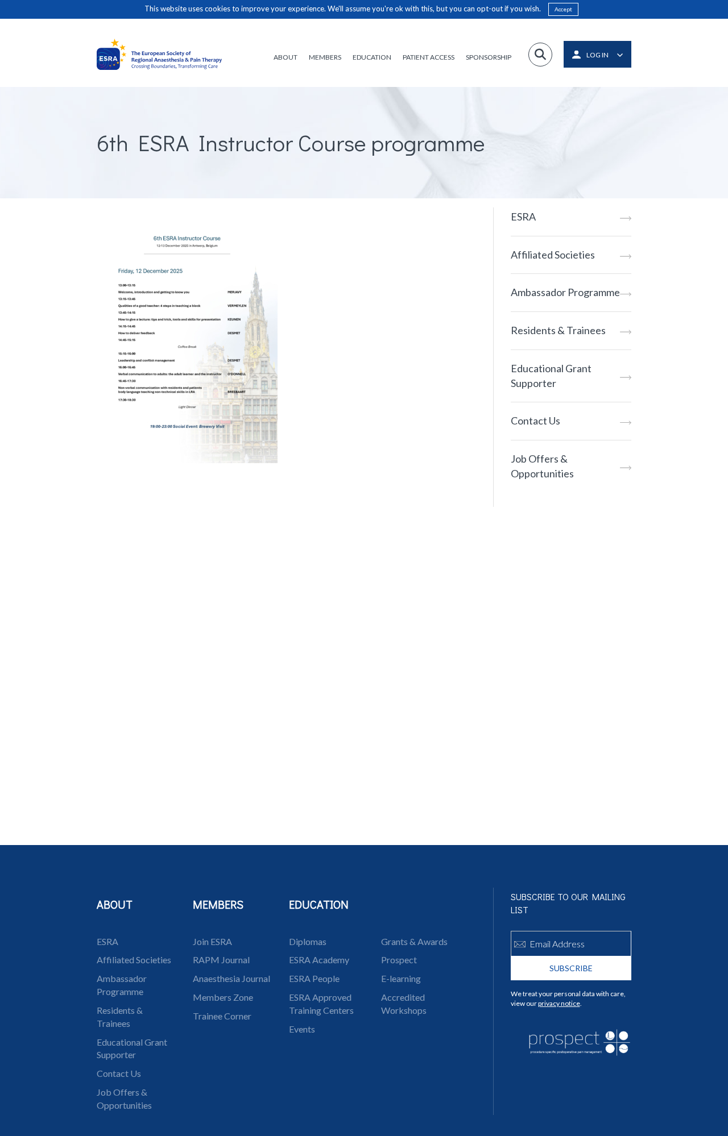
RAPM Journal (221, 959)
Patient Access (428, 57)
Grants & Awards (414, 941)
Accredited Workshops (404, 1004)
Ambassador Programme (565, 292)
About (285, 57)
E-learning (401, 978)
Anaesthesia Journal (231, 978)
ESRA (523, 216)
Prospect (399, 959)
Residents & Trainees (558, 330)
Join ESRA (212, 941)
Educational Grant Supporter (551, 375)
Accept (563, 9)
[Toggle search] (540, 54)
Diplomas (307, 941)
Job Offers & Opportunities (542, 466)
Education (372, 57)
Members (325, 57)
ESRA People (314, 978)
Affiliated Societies (553, 254)
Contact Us (535, 420)
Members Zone (223, 997)
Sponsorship (488, 57)
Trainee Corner (222, 1015)
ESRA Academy (319, 959)
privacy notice (559, 1003)
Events (302, 1028)
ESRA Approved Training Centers (321, 1004)
